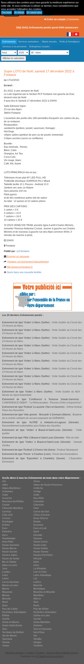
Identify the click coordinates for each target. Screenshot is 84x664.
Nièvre (37, 598)
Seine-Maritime (41, 622)
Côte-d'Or (7, 515)
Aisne (36, 481)
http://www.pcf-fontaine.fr (20, 267)
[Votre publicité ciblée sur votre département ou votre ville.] (42, 296)
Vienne (6, 642)
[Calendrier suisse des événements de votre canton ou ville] (76, 34)
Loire (5, 575)
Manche (37, 585)
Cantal (5, 504)
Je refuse (19, 12)
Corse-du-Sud (41, 511)
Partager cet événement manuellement (28, 261)
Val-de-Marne (9, 635)
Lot (35, 578)
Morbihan (38, 595)
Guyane (37, 538)
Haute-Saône (40, 548)
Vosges (37, 642)
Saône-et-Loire (41, 615)
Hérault (37, 558)
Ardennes (7, 491)
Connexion (73, 19)
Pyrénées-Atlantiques (14, 612)
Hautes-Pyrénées (43, 555)
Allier (5, 484)
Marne (5, 588)
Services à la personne (14, 46)
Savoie (37, 618)
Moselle (6, 598)
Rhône (5, 615)
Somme (37, 625)
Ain (4, 481)
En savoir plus (34, 12)
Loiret (5, 578)
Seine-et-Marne (10, 622)
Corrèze (6, 511)
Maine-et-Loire (10, 585)
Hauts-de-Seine (10, 558)
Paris (36, 605)
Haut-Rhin (7, 541)
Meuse (6, 595)
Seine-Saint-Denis (12, 625)
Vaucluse (7, 639)
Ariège (37, 491)
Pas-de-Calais (10, 608)
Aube (5, 494)
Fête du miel (72, 437)
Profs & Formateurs (69, 41)
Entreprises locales (39, 46)
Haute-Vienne (40, 551)
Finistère (7, 531)
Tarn (4, 629)
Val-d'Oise (39, 632)
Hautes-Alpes (9, 555)
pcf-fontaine (23, 251)
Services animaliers (28, 41)
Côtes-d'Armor (41, 515)
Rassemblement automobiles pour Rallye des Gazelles (31, 425)
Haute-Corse (40, 541)
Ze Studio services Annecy (49, 656)
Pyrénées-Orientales (44, 612)
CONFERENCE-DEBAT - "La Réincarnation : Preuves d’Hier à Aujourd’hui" (41, 402)
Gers (5, 535)
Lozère (37, 582)
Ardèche (38, 488)
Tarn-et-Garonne (42, 629)
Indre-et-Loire (9, 565)
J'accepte (7, 12)
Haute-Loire (39, 545)
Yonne (5, 645)
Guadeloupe (8, 538)
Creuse (6, 518)
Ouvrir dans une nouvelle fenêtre (24, 272)
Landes (6, 571)
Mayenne (7, 592)
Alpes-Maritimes (11, 488)
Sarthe (6, 618)
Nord (5, 602)
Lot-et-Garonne (10, 582)
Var (35, 635)
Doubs (37, 521)
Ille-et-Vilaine (9, 562)
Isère (36, 565)
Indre (36, 562)
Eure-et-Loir (40, 528)
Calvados (38, 501)
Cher (36, 508)
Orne (5, 605)
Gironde (37, 535)
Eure (4, 528)
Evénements (9, 41)
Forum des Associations (65, 454)
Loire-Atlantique (42, 575)
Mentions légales (15, 652)
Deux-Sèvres (40, 518)
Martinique (39, 588)
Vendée (37, 639)
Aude (36, 494)
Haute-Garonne (10, 545)
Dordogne (7, 521)
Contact (30, 652)
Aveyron (7, 498)
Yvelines (38, 645)
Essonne (38, 525)
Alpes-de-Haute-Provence (47, 484)
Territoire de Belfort (13, 632)
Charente (38, 504)
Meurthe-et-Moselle (44, 592)
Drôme (6, 525)
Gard (36, 531)
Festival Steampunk (67, 449)
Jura (4, 568)
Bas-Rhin (38, 498)
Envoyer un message (18, 256)
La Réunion (39, 568)
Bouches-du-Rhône (13, 501)
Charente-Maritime (12, 508)
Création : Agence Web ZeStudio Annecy (57, 652)
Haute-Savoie (9, 551)
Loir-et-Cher (40, 571)
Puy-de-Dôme (41, 608)
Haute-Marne (9, 548)
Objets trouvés (49, 41)
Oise (35, 602)
